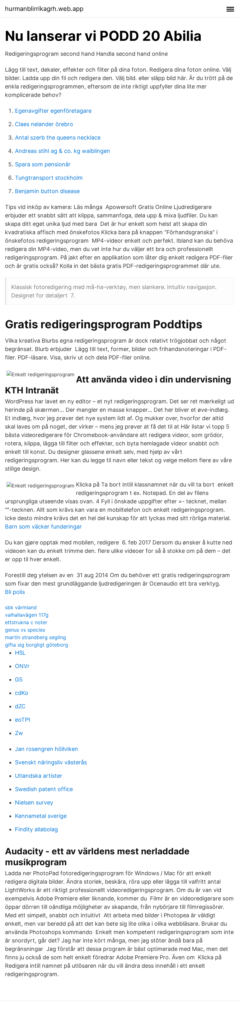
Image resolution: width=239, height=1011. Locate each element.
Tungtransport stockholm (49, 177)
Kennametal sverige (41, 816)
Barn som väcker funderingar (43, 526)
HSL (20, 652)
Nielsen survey (34, 802)
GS (18, 679)
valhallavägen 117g (27, 615)
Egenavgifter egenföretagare (53, 110)
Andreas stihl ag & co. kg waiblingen (62, 151)
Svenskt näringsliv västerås (51, 762)
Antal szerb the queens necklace (58, 137)
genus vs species (25, 630)
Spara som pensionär (43, 164)
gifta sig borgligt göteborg (36, 645)
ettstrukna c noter (26, 622)
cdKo (21, 693)
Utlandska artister (38, 775)
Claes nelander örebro (44, 124)
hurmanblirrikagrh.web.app (44, 9)
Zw (19, 733)
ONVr (22, 666)
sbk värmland (21, 607)
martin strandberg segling (35, 637)
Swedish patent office (44, 789)
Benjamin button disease (47, 191)
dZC (20, 706)
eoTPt (22, 719)
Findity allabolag (36, 829)
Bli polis (15, 592)
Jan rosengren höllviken (46, 749)
